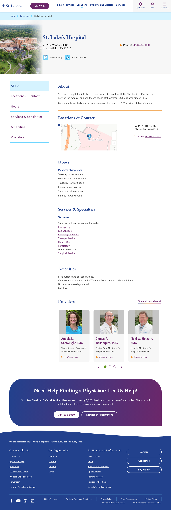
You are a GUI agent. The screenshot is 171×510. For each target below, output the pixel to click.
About (15, 85)
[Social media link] (11, 501)
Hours (15, 106)
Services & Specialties (27, 116)
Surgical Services (67, 253)
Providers (18, 137)
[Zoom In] (114, 134)
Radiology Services (68, 234)
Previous (98, 366)
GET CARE (39, 5)
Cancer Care (64, 242)
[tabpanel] (74, 336)
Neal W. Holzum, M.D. (142, 340)
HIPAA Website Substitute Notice (147, 503)
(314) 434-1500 (141, 45)
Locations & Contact (25, 96)
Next (121, 366)
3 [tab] (114, 366)
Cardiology (64, 245)
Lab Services (65, 230)
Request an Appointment (101, 414)
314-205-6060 (68, 414)
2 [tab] (110, 366)
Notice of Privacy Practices (113, 503)
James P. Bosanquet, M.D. (107, 340)
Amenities (18, 127)
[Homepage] (12, 5)
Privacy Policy (106, 499)
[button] (65, 6)
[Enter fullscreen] (114, 143)
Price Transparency (129, 499)
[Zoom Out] (114, 138)
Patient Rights (151, 499)
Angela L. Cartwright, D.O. (72, 340)
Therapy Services (67, 238)
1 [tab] (105, 366)
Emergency (64, 227)
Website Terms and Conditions (79, 499)
